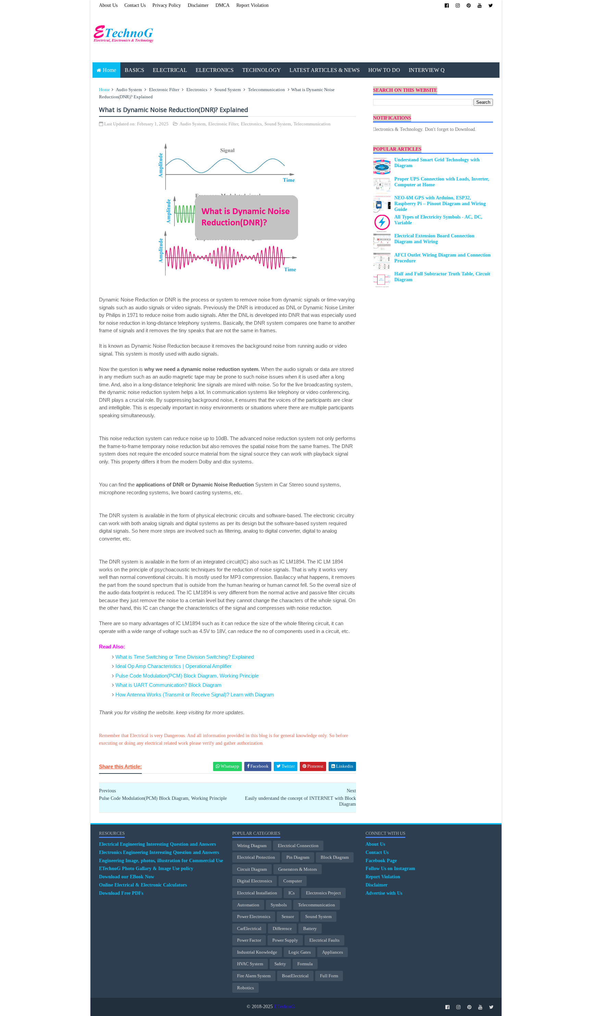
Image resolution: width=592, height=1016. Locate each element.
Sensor (288, 916)
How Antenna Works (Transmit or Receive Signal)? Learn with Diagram (194, 694)
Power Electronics (253, 916)
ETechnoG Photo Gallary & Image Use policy (146, 868)
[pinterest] (469, 5)
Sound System (227, 89)
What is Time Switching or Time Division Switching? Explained (184, 657)
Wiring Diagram (252, 845)
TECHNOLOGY (261, 70)
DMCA (222, 5)
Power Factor (249, 940)
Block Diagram (335, 857)
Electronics (196, 89)
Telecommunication (266, 89)
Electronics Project (323, 892)
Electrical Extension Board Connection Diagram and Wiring (434, 238)
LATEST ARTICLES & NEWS (324, 70)
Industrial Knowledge (257, 952)
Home (109, 70)
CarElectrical (249, 928)
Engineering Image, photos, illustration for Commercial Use (161, 860)
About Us (108, 5)
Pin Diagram (297, 857)
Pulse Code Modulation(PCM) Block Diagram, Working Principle (187, 676)
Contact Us (135, 5)
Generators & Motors (297, 869)
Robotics (245, 987)
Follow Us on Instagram (390, 868)
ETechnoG (284, 1006)
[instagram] (458, 5)
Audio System (129, 89)
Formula (305, 963)
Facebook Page (381, 860)
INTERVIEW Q (427, 70)
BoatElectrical (295, 975)
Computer (292, 880)
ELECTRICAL (170, 70)
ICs (291, 892)
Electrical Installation (257, 892)
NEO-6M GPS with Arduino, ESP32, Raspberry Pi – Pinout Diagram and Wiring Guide (440, 203)
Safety (280, 963)
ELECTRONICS (215, 70)
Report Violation (252, 5)
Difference (282, 928)
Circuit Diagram (252, 869)
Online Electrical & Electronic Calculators (143, 885)
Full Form (329, 975)
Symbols (279, 904)
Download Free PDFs (121, 893)
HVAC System (250, 963)
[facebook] (447, 5)
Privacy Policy (166, 5)
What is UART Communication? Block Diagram (168, 685)
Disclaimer (198, 5)
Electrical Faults (324, 940)
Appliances (332, 952)
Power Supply (285, 940)
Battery (310, 928)
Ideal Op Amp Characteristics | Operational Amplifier (173, 666)
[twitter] (491, 5)
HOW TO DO (384, 70)
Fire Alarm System (254, 975)
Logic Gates (299, 952)
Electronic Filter (164, 89)
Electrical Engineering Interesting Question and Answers (157, 844)
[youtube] (480, 5)
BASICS (134, 70)
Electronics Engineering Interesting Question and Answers (159, 852)
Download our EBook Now (126, 876)
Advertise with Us (384, 893)
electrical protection (256, 857)
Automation (248, 904)
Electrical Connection (298, 845)
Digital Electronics (254, 880)
